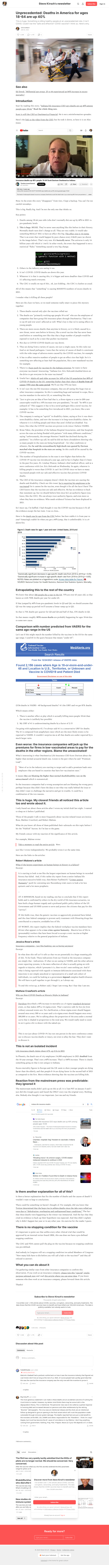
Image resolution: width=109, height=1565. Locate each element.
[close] (75, 1470)
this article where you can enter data (60, 1276)
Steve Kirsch (25, 27)
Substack (44, 1560)
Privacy (52, 1550)
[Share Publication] (83, 4)
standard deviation (81, 1003)
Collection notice (68, 1550)
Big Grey (23, 1397)
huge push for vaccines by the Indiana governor (50, 367)
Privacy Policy (70, 1509)
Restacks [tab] (30, 1350)
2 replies (26, 1390)
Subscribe (91, 4)
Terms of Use (65, 1507)
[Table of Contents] (2, 782)
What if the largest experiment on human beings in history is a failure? (47, 864)
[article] (54, 1466)
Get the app (65, 1555)
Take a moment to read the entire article (36, 844)
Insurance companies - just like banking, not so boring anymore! (44, 946)
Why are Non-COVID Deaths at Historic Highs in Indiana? (42, 995)
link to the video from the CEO (39, 119)
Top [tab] (18, 1452)
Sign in (102, 4)
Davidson (22, 1003)
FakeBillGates (25, 1370)
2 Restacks (42, 1328)
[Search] (78, 4)
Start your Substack (49, 1555)
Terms (59, 1550)
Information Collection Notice (53, 1509)
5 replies (26, 1432)
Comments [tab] (21, 1350)
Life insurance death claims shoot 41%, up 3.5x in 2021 (40, 1051)
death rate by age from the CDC (40, 516)
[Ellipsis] (92, 1370)
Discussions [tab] (32, 1452)
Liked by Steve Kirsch (29, 1372)
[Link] (12, 87)
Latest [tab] (24, 1452)
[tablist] (25, 1350)
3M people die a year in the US (48, 594)
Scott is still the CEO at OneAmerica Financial (37, 114)
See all (20, 1518)
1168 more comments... (24, 1441)
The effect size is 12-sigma (77, 233)
